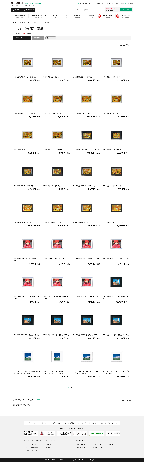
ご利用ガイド (109, 3)
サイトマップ (82, 423)
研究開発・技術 (98, 447)
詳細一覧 (29, 33)
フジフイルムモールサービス (87, 3)
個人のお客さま (80, 444)
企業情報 (111, 444)
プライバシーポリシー (30, 444)
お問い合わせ (130, 3)
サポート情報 (97, 444)
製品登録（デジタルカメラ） (109, 423)
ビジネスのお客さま (81, 447)
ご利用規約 (49, 444)
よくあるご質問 (120, 3)
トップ (28, 423)
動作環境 (48, 447)
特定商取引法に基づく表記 (32, 447)
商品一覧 (36, 423)
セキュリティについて (30, 450)
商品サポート (100, 3)
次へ (76, 388)
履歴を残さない (126, 400)
